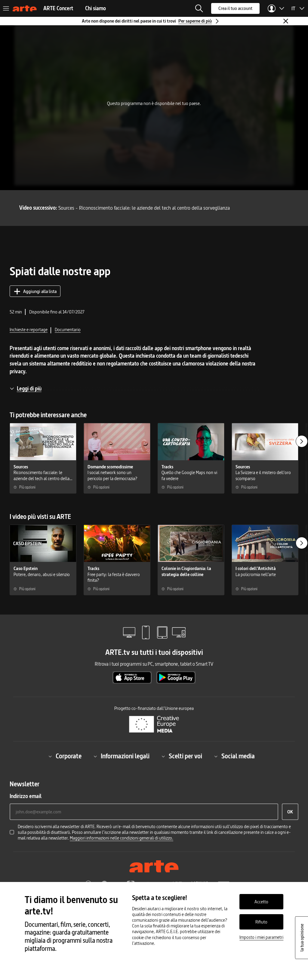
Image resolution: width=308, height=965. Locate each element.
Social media (238, 756)
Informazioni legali (125, 756)
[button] (199, 8)
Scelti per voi (185, 756)
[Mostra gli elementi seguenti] (302, 441)
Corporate (69, 756)
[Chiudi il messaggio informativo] (286, 21)
